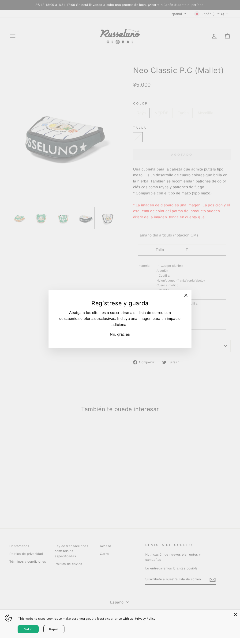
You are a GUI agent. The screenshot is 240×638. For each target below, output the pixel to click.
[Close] (235, 614)
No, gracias (120, 334)
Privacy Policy (145, 618)
